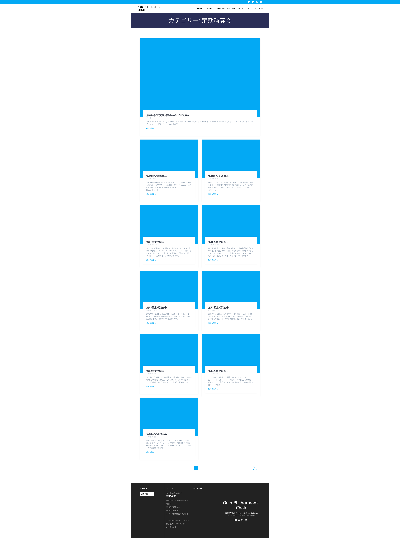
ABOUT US (208, 8)
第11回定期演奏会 (218, 370)
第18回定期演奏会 (218, 176)
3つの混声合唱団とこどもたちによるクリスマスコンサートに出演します (177, 523)
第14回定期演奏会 (156, 307)
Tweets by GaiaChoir (174, 493)
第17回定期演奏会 (156, 241)
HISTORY (230, 8)
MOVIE (240, 8)
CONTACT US (251, 8)
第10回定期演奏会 (156, 434)
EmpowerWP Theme (247, 515)
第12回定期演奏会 (156, 370)
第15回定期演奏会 (218, 241)
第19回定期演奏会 (156, 176)
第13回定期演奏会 (218, 307)
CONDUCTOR (220, 8)
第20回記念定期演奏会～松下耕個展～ (167, 115)
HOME (199, 8)
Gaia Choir (150, 8)
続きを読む (150, 128)
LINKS (261, 8)
